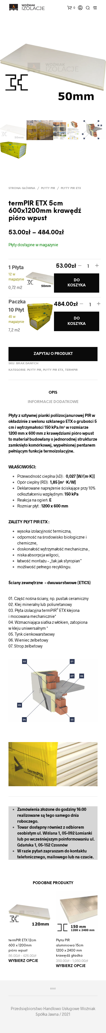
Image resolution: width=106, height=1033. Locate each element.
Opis (53, 393)
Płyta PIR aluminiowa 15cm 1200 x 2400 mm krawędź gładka (69, 947)
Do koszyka (77, 282)
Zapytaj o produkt (53, 354)
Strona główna (21, 188)
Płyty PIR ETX (71, 188)
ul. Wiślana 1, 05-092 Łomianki (64, 833)
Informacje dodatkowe (53, 402)
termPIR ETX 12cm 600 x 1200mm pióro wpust (22, 945)
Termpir (71, 370)
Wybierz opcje (23, 961)
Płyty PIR (48, 188)
